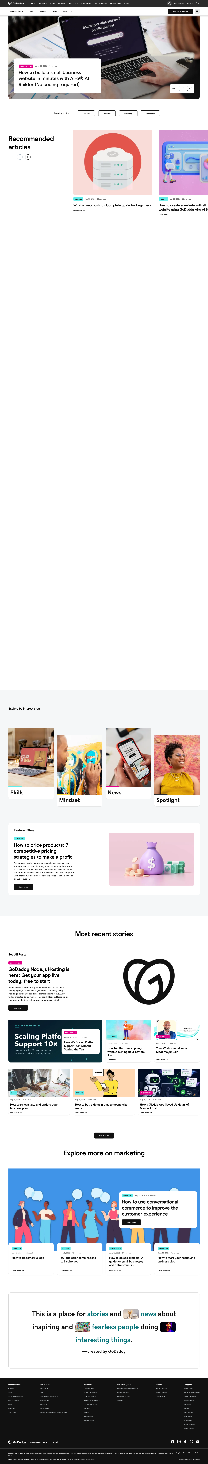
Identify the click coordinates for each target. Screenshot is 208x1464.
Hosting (186, 1408)
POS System (188, 1420)
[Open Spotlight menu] (71, 11)
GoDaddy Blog (44, 1400)
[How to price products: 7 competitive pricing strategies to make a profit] (151, 859)
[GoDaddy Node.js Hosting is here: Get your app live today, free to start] (149, 981)
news (148, 1314)
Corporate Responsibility (15, 1396)
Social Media (115, 1248)
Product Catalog (89, 1420)
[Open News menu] (58, 11)
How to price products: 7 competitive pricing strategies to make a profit (43, 851)
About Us (11, 1388)
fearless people (115, 1327)
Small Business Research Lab (49, 1396)
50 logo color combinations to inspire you (78, 1259)
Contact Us (43, 1404)
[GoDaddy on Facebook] (173, 1443)
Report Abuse (44, 1408)
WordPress (187, 1404)
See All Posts (17, 954)
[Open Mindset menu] (48, 11)
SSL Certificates (101, 3)
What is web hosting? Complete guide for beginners (112, 205)
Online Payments (189, 1424)
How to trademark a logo (28, 1257)
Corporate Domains (90, 1396)
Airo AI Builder (115, 3)
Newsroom (11, 1408)
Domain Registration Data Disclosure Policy (53, 1412)
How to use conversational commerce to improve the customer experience (150, 1207)
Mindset (43, 11)
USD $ (55, 1442)
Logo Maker (188, 1416)
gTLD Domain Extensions (192, 1392)
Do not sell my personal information (189, 1459)
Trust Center (12, 1412)
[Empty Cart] (197, 3)
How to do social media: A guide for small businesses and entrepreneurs (126, 1261)
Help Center (44, 1388)
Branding (17, 1248)
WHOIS (86, 1412)
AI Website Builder (190, 1396)
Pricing (126, 3)
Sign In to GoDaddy (161, 1388)
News (55, 11)
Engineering (70, 1033)
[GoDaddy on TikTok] (185, 1443)
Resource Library (15, 11)
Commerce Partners (123, 1396)
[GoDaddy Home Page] (17, 1442)
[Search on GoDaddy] (197, 11)
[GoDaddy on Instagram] (179, 1443)
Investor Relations (13, 1400)
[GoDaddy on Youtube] (198, 1443)
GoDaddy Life (162, 1036)
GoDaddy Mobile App (90, 1404)
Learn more (77, 210)
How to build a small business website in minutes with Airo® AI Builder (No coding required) (54, 78)
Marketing (128, 113)
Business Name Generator (92, 1400)
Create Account (160, 1396)
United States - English (38, 1442)
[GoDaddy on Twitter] (191, 1443)
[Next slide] (189, 88)
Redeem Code (88, 1416)
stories (97, 1314)
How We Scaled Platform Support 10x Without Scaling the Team (80, 1046)
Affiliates (120, 1400)
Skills (32, 11)
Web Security (188, 1412)
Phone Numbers (189, 1428)
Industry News (26, 66)
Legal (10, 1404)
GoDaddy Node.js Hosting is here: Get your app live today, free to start (38, 975)
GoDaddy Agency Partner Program (127, 1388)
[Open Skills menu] (36, 11)
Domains (86, 113)
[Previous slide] (181, 88)
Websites (106, 113)
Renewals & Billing (161, 1392)
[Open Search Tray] (169, 3)
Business (112, 1036)
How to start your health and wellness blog (176, 1259)
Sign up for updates (180, 11)
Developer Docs (89, 1388)
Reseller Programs (123, 1392)
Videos (42, 1392)
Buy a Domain (188, 1388)
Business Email (189, 1400)
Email (52, 3)
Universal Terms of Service (87, 1459)
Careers (10, 1392)
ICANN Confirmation (90, 1392)
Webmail (86, 1408)
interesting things (103, 1340)
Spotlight (66, 11)
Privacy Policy (187, 1453)
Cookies (197, 1453)
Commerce (150, 113)
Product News (15, 963)
